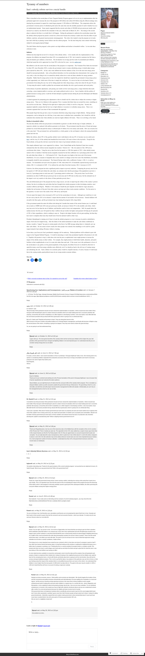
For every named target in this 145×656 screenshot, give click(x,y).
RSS (43, 284)
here (28, 139)
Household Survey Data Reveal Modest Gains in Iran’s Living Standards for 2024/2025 (109, 65)
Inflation (103, 83)
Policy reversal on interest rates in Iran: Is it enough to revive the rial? (47, 278)
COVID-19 (103, 74)
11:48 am (52, 496)
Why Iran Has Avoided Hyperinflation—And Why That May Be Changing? (109, 51)
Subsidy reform (55, 13)
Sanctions (103, 91)
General (103, 80)
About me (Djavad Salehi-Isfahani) (108, 33)
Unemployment (105, 95)
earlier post (77, 62)
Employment (104, 78)
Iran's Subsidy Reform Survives (37, 451)
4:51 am (54, 574)
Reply (28, 300)
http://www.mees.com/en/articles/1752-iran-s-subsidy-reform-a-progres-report (49, 501)
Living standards (105, 85)
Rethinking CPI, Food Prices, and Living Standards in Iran (109, 61)
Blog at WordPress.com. (72, 654)
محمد (28, 306)
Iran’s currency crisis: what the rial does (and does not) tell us (109, 58)
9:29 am (53, 373)
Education (103, 76)
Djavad (32, 336)
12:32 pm (67, 451)
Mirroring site (104, 38)
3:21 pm (53, 399)
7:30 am (56, 353)
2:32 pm (34, 291)
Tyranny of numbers (38, 4)
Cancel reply (46, 626)
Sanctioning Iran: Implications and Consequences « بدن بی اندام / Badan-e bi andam (55, 290)
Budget (103, 72)
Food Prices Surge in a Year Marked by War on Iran (108, 54)
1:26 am (49, 510)
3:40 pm (53, 426)
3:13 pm (52, 478)
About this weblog (105, 36)
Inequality (34, 13)
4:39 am (51, 306)
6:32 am (55, 336)
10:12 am (53, 527)
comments (30, 272)
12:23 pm (51, 463)
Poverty (48, 13)
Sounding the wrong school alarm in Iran (85, 278)
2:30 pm (55, 610)
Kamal (40, 625)
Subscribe (105, 111)
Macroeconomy (42, 13)
